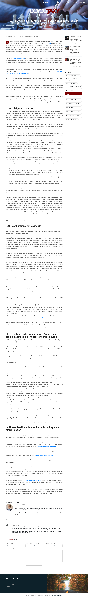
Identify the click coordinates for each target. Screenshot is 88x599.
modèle (42, 318)
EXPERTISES (57, 3)
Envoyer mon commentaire (34, 564)
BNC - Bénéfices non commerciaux (71, 100)
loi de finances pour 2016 (18, 58)
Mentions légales (30, 595)
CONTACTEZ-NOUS (78, 3)
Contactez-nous (10, 582)
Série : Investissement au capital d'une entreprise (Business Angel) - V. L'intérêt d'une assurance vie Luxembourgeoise (75, 49)
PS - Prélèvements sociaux (72, 80)
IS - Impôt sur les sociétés (72, 96)
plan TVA (48, 43)
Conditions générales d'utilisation (43, 595)
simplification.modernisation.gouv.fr (47, 446)
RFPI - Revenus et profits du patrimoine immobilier (73, 108)
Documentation (10, 584)
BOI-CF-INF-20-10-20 (22, 74)
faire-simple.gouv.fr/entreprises (44, 455)
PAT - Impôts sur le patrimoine (73, 86)
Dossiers (8, 586)
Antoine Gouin (38, 36)
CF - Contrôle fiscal (70, 78)
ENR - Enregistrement (71, 83)
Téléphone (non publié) (50, 543)
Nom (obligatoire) (10, 543)
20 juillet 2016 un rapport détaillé (33, 480)
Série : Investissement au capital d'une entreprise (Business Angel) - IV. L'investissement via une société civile (75, 60)
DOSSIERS (66, 3)
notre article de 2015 (29, 282)
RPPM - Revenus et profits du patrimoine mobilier (73, 112)
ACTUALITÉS (46, 3)
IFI (38, 509)
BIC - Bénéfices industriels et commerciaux (73, 104)
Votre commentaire (10, 548)
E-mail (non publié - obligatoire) (32, 543)
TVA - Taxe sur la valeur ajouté (26, 36)
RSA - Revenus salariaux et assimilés (72, 116)
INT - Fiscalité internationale (73, 75)
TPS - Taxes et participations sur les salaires (73, 89)
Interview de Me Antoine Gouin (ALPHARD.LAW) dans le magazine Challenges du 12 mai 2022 (76, 38)
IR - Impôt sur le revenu (71, 119)
